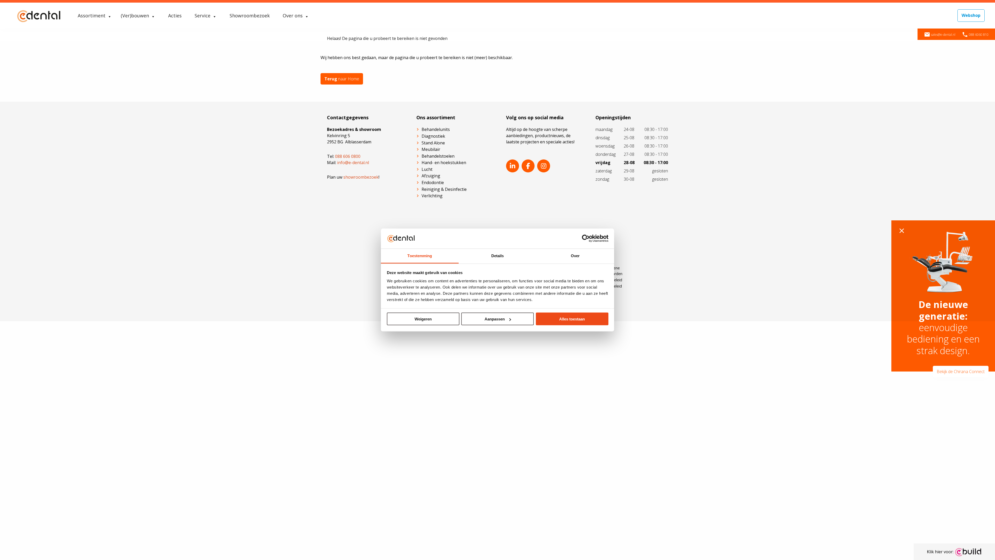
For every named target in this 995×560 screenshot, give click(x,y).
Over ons (293, 15)
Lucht (427, 169)
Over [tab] (575, 255)
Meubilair (431, 149)
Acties (175, 15)
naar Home (341, 79)
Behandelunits (436, 129)
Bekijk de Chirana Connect (961, 371)
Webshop (971, 15)
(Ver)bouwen (135, 15)
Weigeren (423, 319)
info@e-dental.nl (353, 162)
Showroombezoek (250, 15)
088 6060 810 (975, 34)
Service (202, 15)
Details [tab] (497, 255)
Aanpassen (495, 319)
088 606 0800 (347, 156)
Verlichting (432, 196)
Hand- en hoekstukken (444, 162)
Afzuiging (431, 176)
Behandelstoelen (438, 156)
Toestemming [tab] (419, 255)
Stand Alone (433, 143)
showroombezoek (361, 177)
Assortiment (91, 15)
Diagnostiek (433, 136)
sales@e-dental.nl (939, 34)
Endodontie (433, 182)
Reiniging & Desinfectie (444, 189)
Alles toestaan (572, 319)
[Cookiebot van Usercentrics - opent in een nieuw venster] (585, 238)
